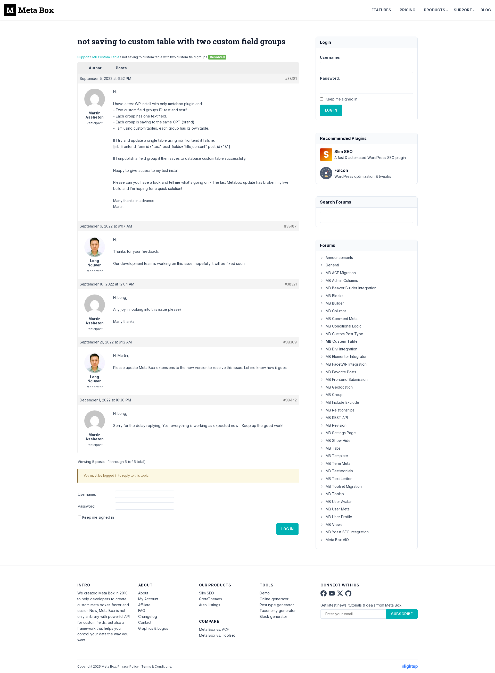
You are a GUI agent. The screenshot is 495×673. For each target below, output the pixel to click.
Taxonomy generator (278, 610)
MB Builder (335, 303)
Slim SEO (206, 593)
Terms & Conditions (156, 666)
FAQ (141, 610)
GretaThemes (210, 599)
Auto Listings (209, 605)
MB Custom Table (105, 57)
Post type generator (277, 605)
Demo (265, 593)
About (143, 593)
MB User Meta (338, 509)
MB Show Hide (338, 440)
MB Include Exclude (342, 402)
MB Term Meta (338, 463)
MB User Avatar (339, 501)
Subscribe (402, 614)
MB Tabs (333, 448)
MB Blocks (334, 295)
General (332, 265)
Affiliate (144, 605)
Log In (287, 529)
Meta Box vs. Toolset (217, 635)
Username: (87, 494)
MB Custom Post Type (344, 334)
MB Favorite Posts (341, 372)
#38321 (291, 284)
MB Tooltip (335, 494)
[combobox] (366, 217)
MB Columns (336, 311)
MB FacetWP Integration (346, 364)
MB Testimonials (339, 471)
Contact (144, 622)
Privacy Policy (128, 666)
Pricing (407, 10)
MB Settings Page (341, 433)
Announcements (339, 257)
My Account (148, 599)
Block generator (273, 616)
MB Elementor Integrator (346, 356)
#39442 (290, 400)
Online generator (274, 599)
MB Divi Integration (341, 349)
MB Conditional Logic (343, 326)
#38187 (290, 226)
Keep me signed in (98, 517)
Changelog (147, 616)
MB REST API (337, 417)
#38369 (290, 342)
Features (381, 10)
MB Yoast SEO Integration (347, 532)
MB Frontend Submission (347, 379)
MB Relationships (340, 410)
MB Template (337, 455)
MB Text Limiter (339, 478)
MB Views (334, 524)
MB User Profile (339, 517)
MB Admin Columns (342, 280)
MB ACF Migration (341, 273)
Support (463, 10)
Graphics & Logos (153, 628)
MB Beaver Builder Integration (351, 288)
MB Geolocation (339, 387)
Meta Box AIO (337, 539)
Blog (486, 10)
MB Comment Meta (342, 318)
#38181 (291, 78)
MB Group (334, 394)
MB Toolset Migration (344, 486)
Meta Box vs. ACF (214, 629)
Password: (86, 506)
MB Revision (336, 425)
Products (434, 10)
